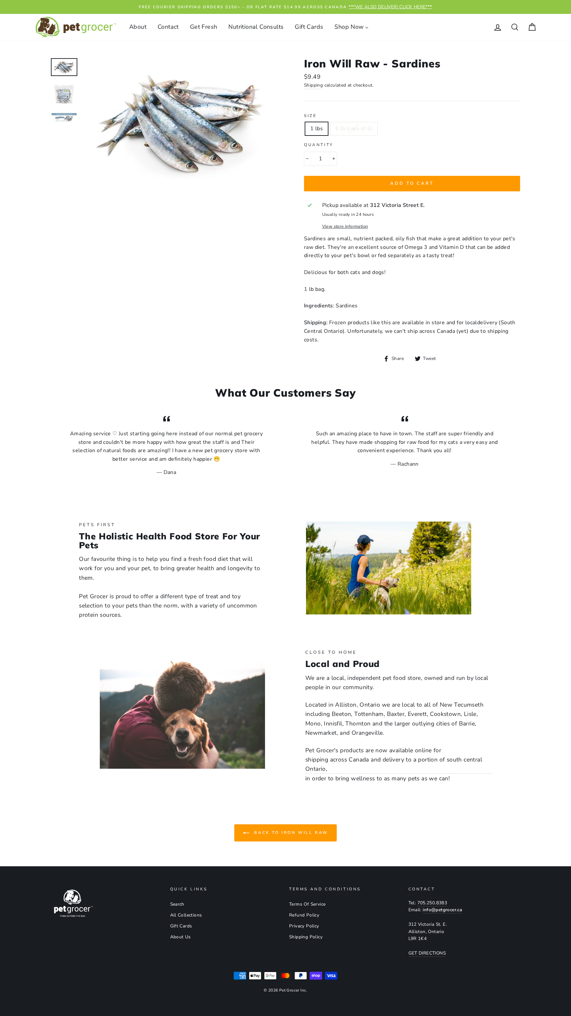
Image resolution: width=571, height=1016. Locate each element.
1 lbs (316, 128)
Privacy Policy (304, 926)
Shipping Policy (306, 937)
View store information (345, 226)
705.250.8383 (432, 903)
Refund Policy (304, 915)
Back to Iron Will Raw (290, 832)
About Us (180, 937)
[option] (285, 7)
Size (310, 115)
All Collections (186, 915)
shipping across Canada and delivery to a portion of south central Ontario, (393, 764)
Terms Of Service (307, 904)
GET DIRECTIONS (427, 953)
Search (177, 904)
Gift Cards (181, 926)
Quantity (318, 144)
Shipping (313, 85)
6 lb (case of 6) (353, 128)
